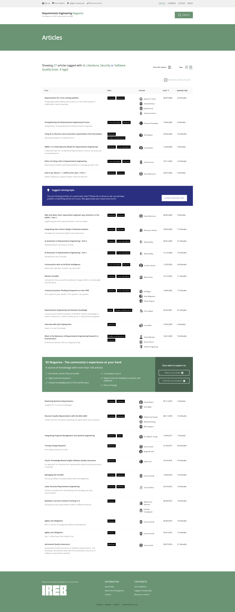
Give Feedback (140, 587)
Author (142, 91)
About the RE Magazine (114, 590)
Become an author (141, 594)
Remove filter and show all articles (179, 80)
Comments (172, 3)
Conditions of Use (130, 605)
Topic (109, 91)
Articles (162, 3)
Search (190, 3)
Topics (185, 15)
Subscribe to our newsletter (172, 381)
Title (46, 91)
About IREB (109, 587)
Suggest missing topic (174, 198)
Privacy (117, 605)
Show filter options (160, 67)
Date (165, 91)
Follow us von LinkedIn (173, 373)
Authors (181, 3)
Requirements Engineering (62, 14)
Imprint (108, 605)
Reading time (182, 91)
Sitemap (99, 605)
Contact (108, 594)
